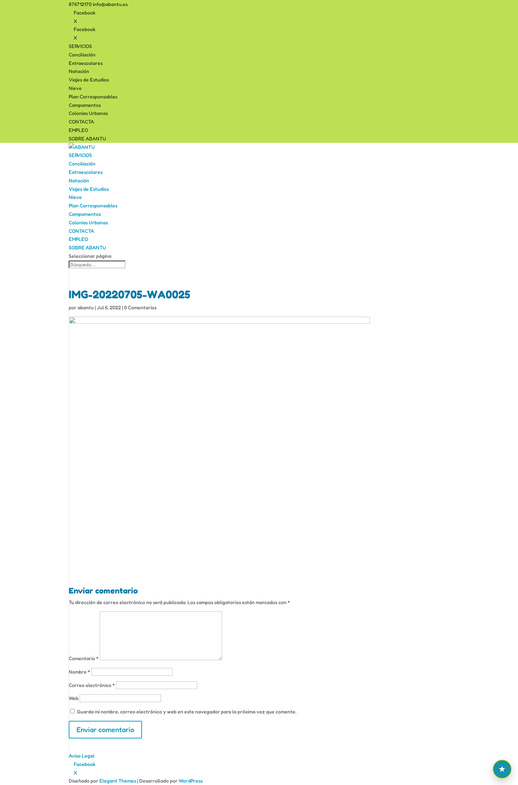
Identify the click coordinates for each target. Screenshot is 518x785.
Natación (79, 71)
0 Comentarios (140, 307)
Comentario (84, 658)
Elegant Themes (117, 781)
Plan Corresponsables (93, 96)
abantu (86, 307)
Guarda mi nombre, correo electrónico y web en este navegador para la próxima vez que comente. (186, 711)
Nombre (79, 672)
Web (74, 698)
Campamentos (85, 105)
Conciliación (82, 54)
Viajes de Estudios (89, 80)
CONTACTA (81, 121)
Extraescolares (86, 63)
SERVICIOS (80, 46)
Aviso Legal (81, 756)
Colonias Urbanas (88, 113)
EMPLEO (78, 130)
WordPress (191, 781)
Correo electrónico (92, 685)
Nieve (75, 88)
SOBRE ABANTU (87, 138)
